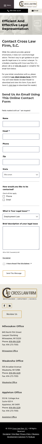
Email (36, 10)
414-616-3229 (15, 10)
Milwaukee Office (10, 351)
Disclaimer (7, 258)
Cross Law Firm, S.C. (20, 428)
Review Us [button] (12, 314)
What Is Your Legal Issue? (16, 211)
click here (12, 85)
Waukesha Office (9, 382)
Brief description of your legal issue (20, 224)
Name (5, 118)
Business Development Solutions (23, 435)
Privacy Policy (25, 434)
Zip (4, 156)
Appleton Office (9, 417)
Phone (6, 144)
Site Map (15, 434)
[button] (7, 5)
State (5, 169)
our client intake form (20, 77)
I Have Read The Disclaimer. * (19, 263)
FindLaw (31, 436)
